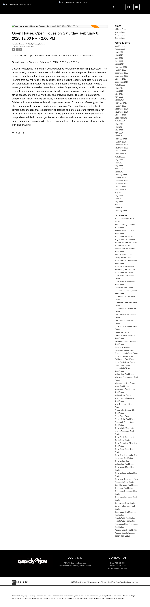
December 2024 (121, 109)
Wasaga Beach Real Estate (126, 530)
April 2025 (119, 97)
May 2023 (119, 166)
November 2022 (121, 184)
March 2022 (119, 208)
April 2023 (119, 169)
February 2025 (121, 103)
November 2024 (121, 112)
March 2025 (119, 100)
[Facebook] (129, 7)
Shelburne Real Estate (124, 488)
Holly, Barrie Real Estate (125, 362)
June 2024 (119, 127)
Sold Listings (120, 38)
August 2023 (120, 157)
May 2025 (119, 94)
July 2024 (119, 124)
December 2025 (121, 73)
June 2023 (119, 163)
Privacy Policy (106, 582)
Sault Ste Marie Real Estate (126, 485)
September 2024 (121, 118)
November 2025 (121, 76)
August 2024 (120, 121)
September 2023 (121, 154)
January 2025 (120, 106)
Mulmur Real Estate (123, 395)
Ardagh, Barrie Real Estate (126, 242)
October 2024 (120, 115)
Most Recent (120, 46)
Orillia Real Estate (122, 416)
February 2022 (121, 211)
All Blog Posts (120, 29)
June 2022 (119, 199)
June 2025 (119, 91)
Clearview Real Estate (26, 46)
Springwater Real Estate (125, 503)
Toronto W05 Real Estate (125, 518)
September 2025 (121, 82)
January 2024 (120, 142)
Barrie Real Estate (122, 246)
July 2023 (119, 160)
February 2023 (121, 175)
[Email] (113, 7)
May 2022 (119, 202)
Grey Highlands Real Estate (126, 353)
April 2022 (119, 205)
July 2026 (119, 52)
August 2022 (120, 193)
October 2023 (120, 151)
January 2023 (120, 178)
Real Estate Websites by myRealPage (125, 582)
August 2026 (120, 49)
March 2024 (119, 136)
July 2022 (119, 196)
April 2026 (119, 61)
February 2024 (121, 139)
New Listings (120, 32)
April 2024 (119, 133)
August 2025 (120, 85)
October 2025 (120, 79)
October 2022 (120, 187)
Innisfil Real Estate (122, 365)
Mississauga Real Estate (125, 383)
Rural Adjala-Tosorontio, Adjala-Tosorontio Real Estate (125, 431)
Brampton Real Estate (124, 272)
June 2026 (119, 55)
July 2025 (119, 88)
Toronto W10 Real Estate (125, 521)
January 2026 (120, 70)
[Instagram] (136, 7)
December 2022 (121, 181)
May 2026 (119, 58)
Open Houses (120, 35)
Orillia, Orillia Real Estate (125, 419)
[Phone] (121, 7)
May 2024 (119, 130)
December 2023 (121, 145)
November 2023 (121, 148)
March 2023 (119, 172)
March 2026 (119, 64)
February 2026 (121, 67)
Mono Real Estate (122, 386)
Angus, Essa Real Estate (125, 240)
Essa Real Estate (122, 332)
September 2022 (121, 190)
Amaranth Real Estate (124, 237)
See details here (85, 55)
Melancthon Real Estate (125, 374)
